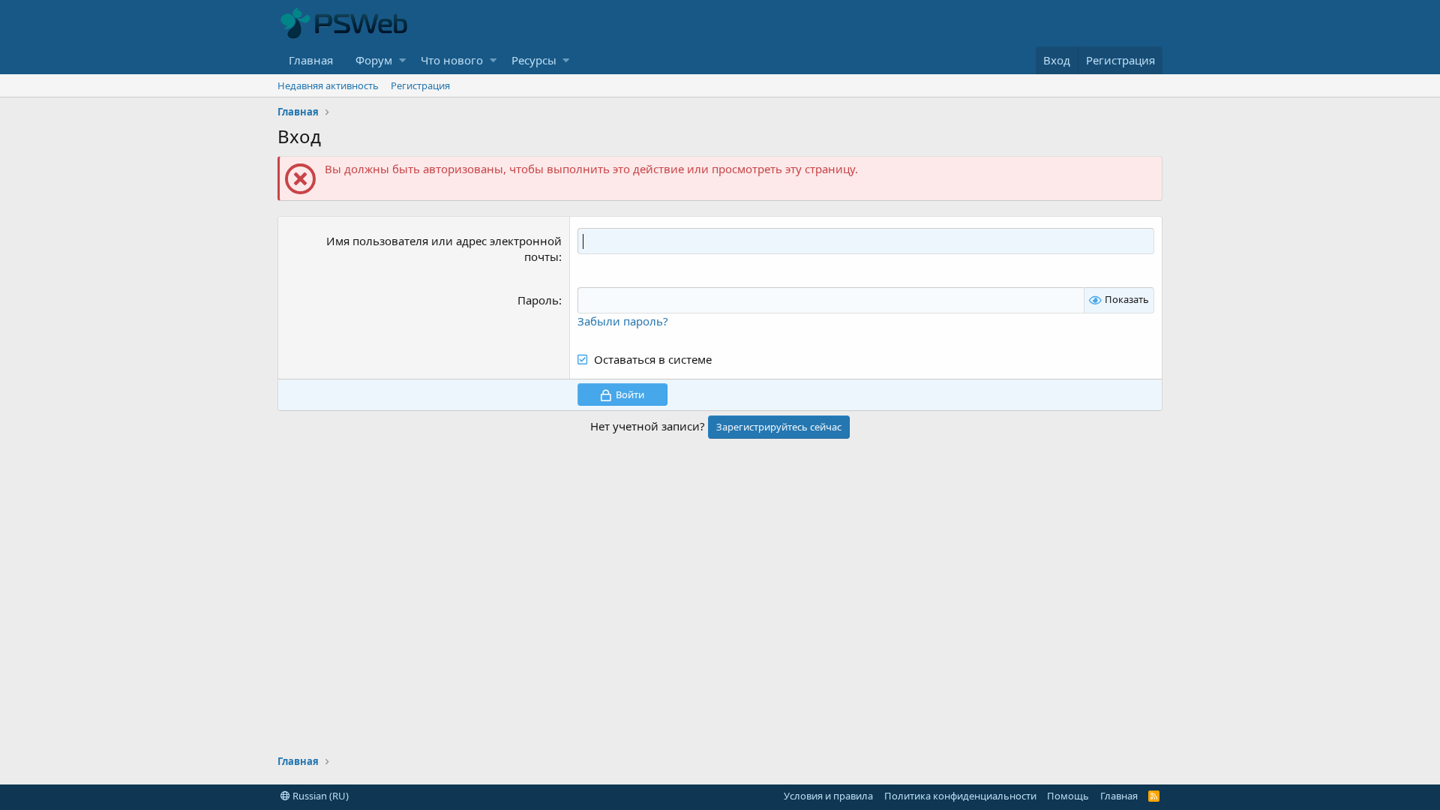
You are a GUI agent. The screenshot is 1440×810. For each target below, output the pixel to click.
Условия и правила (828, 795)
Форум (374, 60)
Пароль (538, 300)
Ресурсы (534, 60)
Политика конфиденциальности (960, 795)
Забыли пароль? (623, 321)
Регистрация (420, 85)
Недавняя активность (328, 85)
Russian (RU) (319, 795)
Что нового (452, 60)
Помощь (1068, 795)
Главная (311, 60)
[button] (402, 60)
